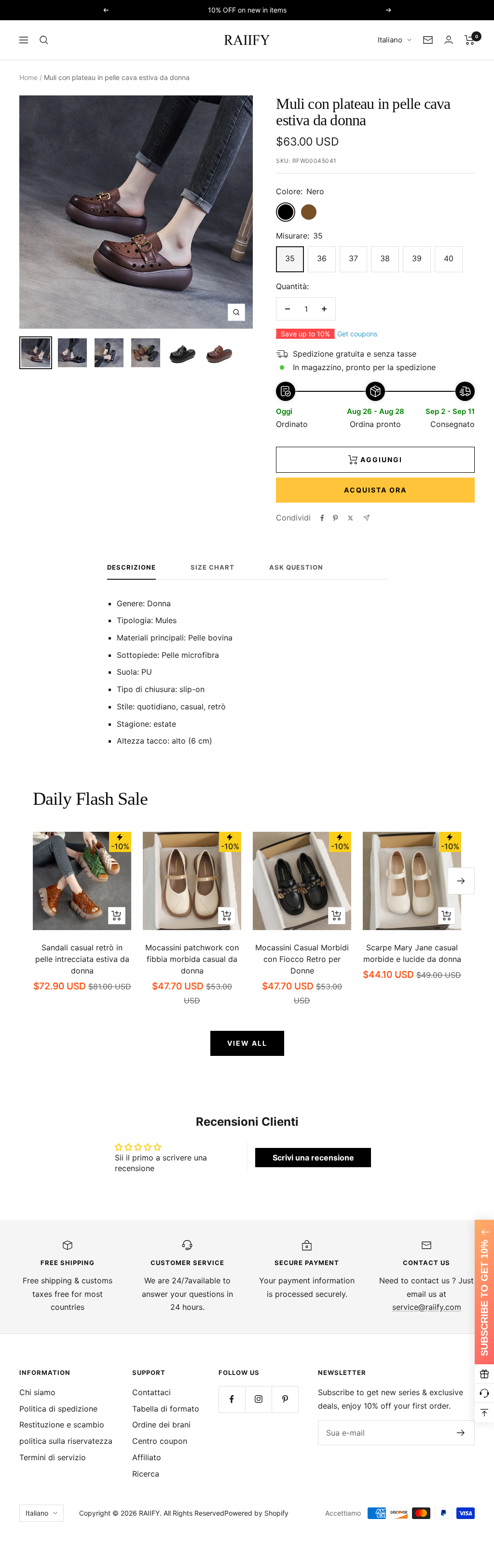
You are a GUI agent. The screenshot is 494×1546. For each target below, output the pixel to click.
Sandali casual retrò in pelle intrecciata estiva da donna (82, 959)
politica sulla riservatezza (65, 1441)
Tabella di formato (165, 1408)
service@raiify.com (426, 1307)
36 (322, 258)
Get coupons (357, 334)
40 (448, 258)
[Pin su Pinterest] (335, 518)
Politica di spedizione (58, 1408)
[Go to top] (484, 1412)
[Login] (448, 40)
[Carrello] (470, 40)
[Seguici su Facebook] (232, 1399)
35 (290, 258)
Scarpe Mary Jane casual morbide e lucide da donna (412, 953)
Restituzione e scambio (61, 1424)
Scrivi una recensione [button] (313, 1157)
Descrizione (131, 567)
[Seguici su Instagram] (258, 1399)
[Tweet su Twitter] (350, 518)
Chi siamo (37, 1392)
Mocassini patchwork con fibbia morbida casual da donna (192, 959)
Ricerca (145, 1474)
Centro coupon (159, 1441)
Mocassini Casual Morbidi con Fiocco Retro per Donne (302, 959)
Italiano (390, 39)
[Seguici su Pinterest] (285, 1399)
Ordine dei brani (161, 1424)
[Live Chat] (484, 1393)
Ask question (296, 567)
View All (247, 1043)
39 (417, 258)
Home (28, 77)
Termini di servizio (52, 1457)
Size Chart (212, 567)
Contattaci (151, 1392)
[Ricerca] (44, 40)
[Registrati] (461, 1432)
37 (353, 258)
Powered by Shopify (256, 1513)
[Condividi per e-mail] (366, 518)
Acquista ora (375, 490)
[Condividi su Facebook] (322, 518)
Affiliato (146, 1457)
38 (385, 258)
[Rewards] (484, 1374)
